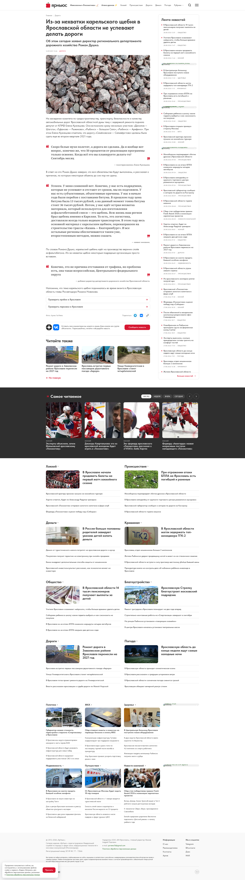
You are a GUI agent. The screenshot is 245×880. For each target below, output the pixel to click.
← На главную (53, 377)
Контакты (167, 852)
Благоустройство (137, 582)
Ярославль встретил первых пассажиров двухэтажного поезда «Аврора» (79, 668)
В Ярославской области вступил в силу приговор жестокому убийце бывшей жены (162, 562)
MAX (188, 855)
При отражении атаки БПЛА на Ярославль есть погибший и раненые (177, 95)
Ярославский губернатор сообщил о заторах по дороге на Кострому (179, 191)
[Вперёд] (196, 396)
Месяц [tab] (146, 396)
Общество (182, 32)
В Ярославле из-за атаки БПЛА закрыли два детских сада (177, 235)
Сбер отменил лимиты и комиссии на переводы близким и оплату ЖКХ (102, 731)
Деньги (158, 5)
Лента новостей (173, 20)
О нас (165, 844)
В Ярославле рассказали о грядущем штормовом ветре (150, 674)
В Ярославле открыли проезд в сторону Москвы (177, 127)
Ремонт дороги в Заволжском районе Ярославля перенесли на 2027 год (178, 247)
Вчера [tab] (167, 396)
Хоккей (123, 5)
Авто (179, 132)
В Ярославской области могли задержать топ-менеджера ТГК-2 (178, 84)
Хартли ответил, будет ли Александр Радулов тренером (176, 225)
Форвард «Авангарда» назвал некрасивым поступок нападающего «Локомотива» (178, 446)
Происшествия (136, 5)
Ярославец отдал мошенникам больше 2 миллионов (177, 362)
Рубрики (177, 5)
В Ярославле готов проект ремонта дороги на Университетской (75, 680)
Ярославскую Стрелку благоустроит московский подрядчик (179, 591)
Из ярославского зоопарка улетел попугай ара (179, 279)
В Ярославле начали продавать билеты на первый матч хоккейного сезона (179, 52)
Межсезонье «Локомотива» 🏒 (84, 5)
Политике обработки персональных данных (23, 875)
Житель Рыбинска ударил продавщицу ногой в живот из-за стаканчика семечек (161, 556)
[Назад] (189, 396)
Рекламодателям (170, 848)
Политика (51, 705)
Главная (49, 15)
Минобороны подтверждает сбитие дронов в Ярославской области (179, 155)
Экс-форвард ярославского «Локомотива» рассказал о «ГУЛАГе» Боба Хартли (138, 446)
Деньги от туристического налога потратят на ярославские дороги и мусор (80, 550)
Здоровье (182, 78)
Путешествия (92, 765)
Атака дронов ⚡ (109, 5)
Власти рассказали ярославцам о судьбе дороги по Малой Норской (77, 686)
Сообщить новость (137, 327)
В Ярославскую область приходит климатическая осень (150, 668)
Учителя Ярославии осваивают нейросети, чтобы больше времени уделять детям (179, 39)
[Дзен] (49, 327)
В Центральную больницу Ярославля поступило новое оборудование (176, 72)
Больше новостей (185, 376)
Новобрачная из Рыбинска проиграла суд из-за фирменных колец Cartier (178, 327)
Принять (49, 870)
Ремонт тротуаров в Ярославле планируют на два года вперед (153, 609)
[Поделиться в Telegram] (135, 315)
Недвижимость (184, 263)
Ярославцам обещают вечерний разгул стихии (146, 686)
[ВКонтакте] (56, 327)
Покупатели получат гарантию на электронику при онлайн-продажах (77, 556)
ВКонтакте (190, 848)
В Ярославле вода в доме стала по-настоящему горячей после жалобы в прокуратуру (99, 748)
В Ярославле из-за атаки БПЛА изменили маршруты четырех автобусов (177, 167)
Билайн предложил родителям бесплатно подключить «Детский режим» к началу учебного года (140, 819)
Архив (165, 855)
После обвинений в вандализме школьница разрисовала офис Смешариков (178, 314)
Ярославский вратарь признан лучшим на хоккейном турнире (177, 137)
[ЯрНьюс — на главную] (56, 5)
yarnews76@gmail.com (116, 845)
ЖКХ (87, 705)
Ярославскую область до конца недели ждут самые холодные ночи (179, 352)
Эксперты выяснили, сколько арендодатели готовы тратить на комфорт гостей (178, 340)
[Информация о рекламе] (195, 65)
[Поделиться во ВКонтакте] (141, 315)
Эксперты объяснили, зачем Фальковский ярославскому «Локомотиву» (60, 446)
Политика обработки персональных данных (119, 849)
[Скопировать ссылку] (147, 315)
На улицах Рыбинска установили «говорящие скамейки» (150, 621)
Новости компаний (187, 219)
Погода (167, 5)
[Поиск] (190, 5)
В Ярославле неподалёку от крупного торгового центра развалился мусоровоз (175, 179)
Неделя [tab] (157, 396)
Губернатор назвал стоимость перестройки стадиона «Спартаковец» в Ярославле (64, 732)
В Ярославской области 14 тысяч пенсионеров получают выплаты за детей (179, 27)
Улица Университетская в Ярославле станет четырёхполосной (74, 674)
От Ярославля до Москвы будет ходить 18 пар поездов (103, 792)
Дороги (149, 5)
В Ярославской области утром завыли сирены (177, 269)
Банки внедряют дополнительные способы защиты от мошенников (76, 562)
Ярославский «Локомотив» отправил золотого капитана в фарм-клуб (177, 291)
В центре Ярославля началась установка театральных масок (152, 627)
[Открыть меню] (197, 5)
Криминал (181, 88)
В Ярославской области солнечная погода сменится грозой (152, 680)
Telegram (190, 844)
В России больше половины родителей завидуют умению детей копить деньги (101, 534)
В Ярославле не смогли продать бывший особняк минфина (177, 259)
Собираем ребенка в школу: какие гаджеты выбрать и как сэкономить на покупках (179, 115)
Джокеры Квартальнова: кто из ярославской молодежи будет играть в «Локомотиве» (101, 446)
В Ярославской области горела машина (177, 202)
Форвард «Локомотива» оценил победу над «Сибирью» (178, 303)
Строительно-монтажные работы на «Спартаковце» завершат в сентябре (158, 615)
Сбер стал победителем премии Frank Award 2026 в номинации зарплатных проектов (177, 213)
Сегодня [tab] (179, 396)
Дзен (188, 852)
